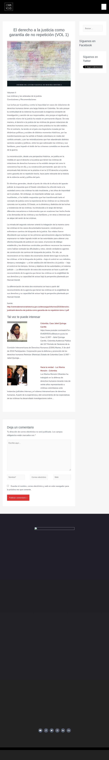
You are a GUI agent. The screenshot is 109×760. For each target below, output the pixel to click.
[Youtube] (40, 730)
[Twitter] (52, 730)
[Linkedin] (63, 730)
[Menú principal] (103, 7)
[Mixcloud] (68, 730)
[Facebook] (46, 730)
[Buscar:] (93, 28)
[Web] (62, 478)
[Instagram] (57, 730)
